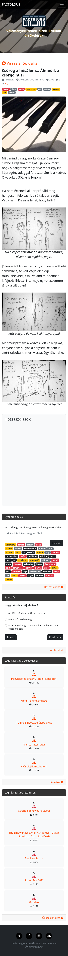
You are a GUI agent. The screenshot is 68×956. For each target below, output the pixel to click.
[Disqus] (34, 462)
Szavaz (11, 637)
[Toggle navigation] (61, 4)
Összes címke (52, 587)
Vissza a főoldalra (21, 63)
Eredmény (55, 637)
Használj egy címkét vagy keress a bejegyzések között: (33, 527)
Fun (6, 84)
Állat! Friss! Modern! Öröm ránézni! (27, 612)
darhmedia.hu (35, 946)
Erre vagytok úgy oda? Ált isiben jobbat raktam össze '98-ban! (33, 627)
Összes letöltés (51, 918)
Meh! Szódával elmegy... (21, 619)
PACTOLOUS (11, 4)
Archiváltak (56, 650)
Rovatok (55, 782)
